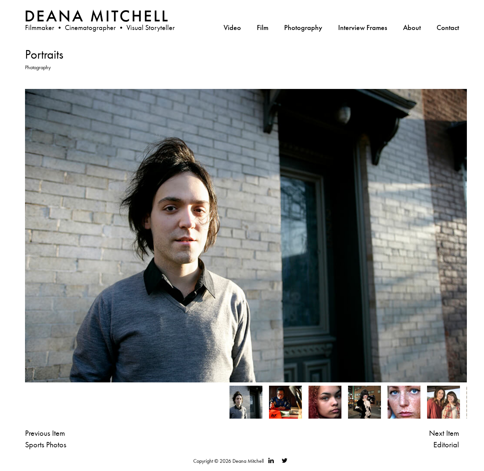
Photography (303, 27)
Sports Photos (45, 444)
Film (262, 27)
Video (232, 27)
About (412, 27)
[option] (246, 402)
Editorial (446, 444)
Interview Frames (362, 27)
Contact (448, 27)
